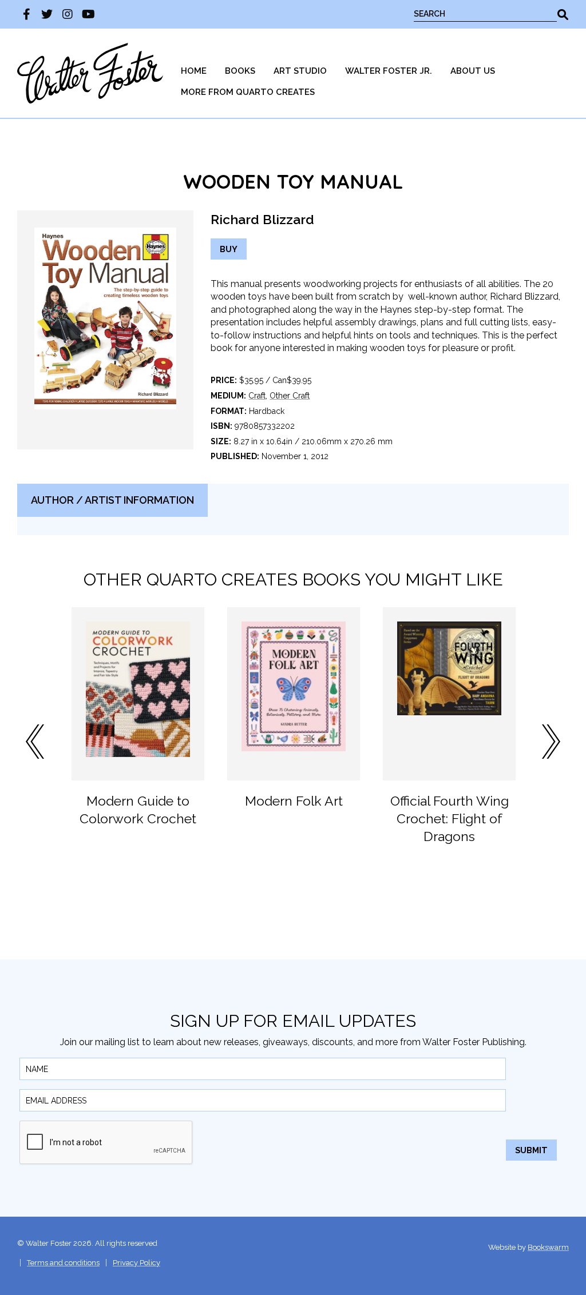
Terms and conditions (63, 1262)
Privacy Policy (136, 1262)
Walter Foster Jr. (388, 71)
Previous (35, 741)
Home (194, 71)
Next (551, 741)
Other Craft (290, 395)
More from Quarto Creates (248, 92)
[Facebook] (26, 14)
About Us (472, 71)
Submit (531, 1150)
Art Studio (300, 71)
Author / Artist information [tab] (112, 500)
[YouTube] (88, 14)
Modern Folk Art (294, 800)
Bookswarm (548, 1247)
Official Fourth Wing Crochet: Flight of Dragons (449, 818)
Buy (228, 249)
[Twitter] (47, 14)
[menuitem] (194, 71)
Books (240, 71)
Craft (257, 395)
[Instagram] (67, 14)
